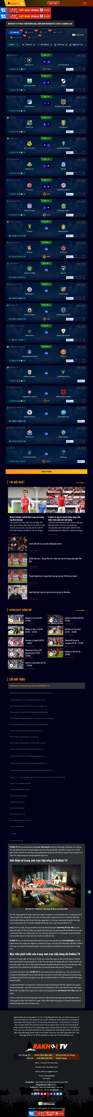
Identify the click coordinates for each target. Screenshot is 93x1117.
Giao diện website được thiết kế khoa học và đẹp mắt (28, 706)
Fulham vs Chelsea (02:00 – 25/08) (75, 619)
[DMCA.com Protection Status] (46, 1103)
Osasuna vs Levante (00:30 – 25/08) (34, 641)
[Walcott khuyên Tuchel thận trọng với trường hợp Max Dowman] (27, 500)
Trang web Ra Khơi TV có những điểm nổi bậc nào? (27, 700)
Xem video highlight (17, 808)
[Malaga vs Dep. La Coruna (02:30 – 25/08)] (16, 630)
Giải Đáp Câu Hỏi (44, 1058)
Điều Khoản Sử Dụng (65, 1055)
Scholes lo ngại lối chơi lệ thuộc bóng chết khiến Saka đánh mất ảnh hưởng (64, 518)
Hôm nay (62, 44)
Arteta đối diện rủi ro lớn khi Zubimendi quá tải (45, 543)
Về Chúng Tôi (24, 1055)
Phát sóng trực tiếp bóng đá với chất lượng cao (26, 731)
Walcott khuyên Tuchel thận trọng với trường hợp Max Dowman (27, 518)
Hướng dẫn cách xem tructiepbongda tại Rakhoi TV (27, 756)
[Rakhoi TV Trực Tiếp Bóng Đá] (15, 3)
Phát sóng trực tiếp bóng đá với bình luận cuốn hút (28, 743)
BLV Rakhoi (46, 44)
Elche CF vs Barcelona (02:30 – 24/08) (35, 664)
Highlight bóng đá (20, 609)
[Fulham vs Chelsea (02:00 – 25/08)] (55, 619)
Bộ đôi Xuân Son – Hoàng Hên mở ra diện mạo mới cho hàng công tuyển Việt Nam (55, 560)
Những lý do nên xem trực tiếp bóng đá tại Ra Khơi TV (28, 763)
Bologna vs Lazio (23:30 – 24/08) (34, 619)
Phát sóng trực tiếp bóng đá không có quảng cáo (27, 749)
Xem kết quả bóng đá (17, 802)
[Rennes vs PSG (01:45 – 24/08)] (55, 653)
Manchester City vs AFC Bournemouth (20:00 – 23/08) (33, 653)
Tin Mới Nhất (17, 482)
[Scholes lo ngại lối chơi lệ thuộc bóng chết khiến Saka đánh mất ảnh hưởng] (65, 500)
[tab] (14, 32)
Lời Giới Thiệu (17, 679)
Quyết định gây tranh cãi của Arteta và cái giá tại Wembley (49, 592)
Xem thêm (46, 472)
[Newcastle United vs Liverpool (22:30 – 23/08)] (55, 641)
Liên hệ (30, 1058)
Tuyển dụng (61, 1058)
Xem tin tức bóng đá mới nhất (20, 783)
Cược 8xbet (53, 3)
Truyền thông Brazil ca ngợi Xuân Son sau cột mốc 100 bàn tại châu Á (53, 576)
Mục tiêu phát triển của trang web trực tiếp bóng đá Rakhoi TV (31, 693)
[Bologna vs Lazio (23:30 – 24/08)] (16, 619)
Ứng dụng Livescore (17, 826)
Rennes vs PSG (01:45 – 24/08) (73, 653)
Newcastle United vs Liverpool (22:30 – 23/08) (74, 641)
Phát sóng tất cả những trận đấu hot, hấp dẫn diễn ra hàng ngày (32, 718)
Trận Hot (30, 44)
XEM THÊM (80, 483)
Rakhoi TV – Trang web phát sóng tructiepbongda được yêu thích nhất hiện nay (37, 777)
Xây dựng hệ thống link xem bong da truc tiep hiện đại (28, 724)
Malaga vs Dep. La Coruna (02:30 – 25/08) (34, 630)
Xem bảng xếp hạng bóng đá (19, 789)
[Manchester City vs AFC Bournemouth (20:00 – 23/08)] (16, 653)
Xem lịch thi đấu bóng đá (18, 796)
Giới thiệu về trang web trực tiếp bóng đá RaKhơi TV (30, 686)
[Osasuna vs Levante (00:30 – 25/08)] (16, 641)
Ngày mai (78, 44)
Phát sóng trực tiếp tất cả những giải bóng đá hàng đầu (29, 712)
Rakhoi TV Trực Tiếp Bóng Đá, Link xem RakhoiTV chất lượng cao (40, 23)
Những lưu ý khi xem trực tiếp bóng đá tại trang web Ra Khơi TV (32, 770)
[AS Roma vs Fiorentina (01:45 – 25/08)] (55, 630)
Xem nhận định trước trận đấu (20, 820)
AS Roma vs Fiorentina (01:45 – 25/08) (73, 630)
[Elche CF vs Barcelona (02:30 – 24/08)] (16, 664)
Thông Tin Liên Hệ (16, 840)
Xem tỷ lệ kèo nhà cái (17, 814)
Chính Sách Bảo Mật (43, 1055)
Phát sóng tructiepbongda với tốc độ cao (24, 737)
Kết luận (13, 833)
